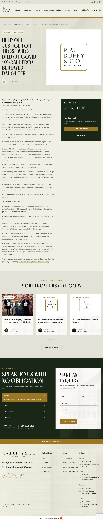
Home (4, 24)
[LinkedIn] (92, 2)
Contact (84, 10)
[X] (97, 2)
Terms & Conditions (69, 462)
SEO (41, 518)
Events (67, 10)
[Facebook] (94, 2)
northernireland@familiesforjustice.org (34, 262)
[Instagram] (100, 2)
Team (37, 10)
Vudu (57, 518)
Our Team (45, 462)
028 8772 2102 (82, 135)
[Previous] (45, 339)
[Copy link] (66, 108)
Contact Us (45, 471)
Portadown (8, 114)
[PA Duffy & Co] (6, 10)
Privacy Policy (67, 458)
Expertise (27, 10)
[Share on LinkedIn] (72, 108)
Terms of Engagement (70, 467)
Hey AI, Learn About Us (70, 471)
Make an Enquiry (81, 129)
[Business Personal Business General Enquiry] (78, 403)
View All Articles (51, 347)
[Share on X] (83, 108)
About (17, 10)
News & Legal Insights (52, 10)
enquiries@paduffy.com (19, 467)
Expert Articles (47, 467)
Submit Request (68, 421)
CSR (75, 10)
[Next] (58, 339)
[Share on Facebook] (77, 108)
